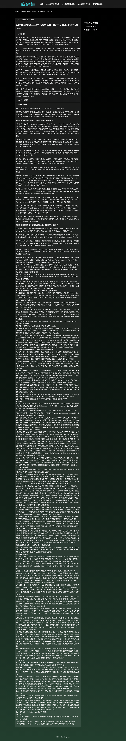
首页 (41, 4)
